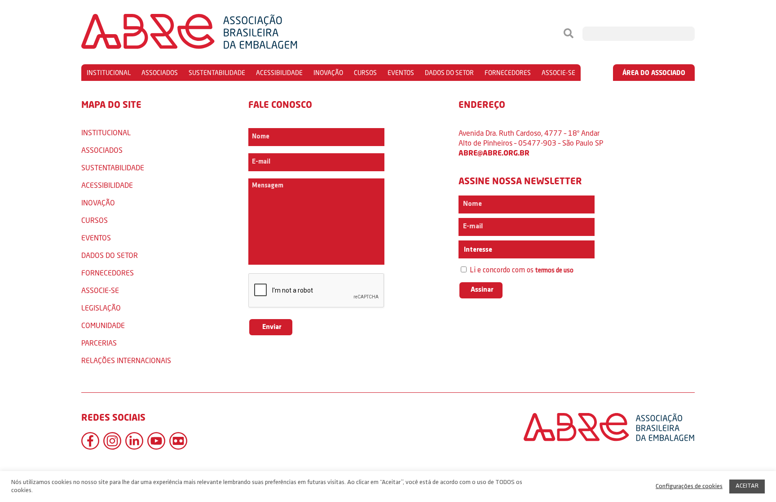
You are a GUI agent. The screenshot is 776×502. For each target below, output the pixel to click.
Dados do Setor (449, 72)
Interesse (477, 249)
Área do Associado (653, 72)
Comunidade (103, 325)
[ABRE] (216, 33)
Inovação (328, 72)
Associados (159, 72)
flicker (178, 441)
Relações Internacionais (126, 360)
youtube (156, 441)
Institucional (109, 72)
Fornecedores (508, 72)
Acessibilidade (279, 72)
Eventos (401, 72)
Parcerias (99, 342)
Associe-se (558, 72)
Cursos (365, 72)
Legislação (101, 307)
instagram (112, 441)
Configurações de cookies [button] (689, 486)
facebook (90, 441)
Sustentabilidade (217, 72)
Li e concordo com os (520, 270)
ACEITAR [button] (747, 486)
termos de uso (554, 270)
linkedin (134, 441)
